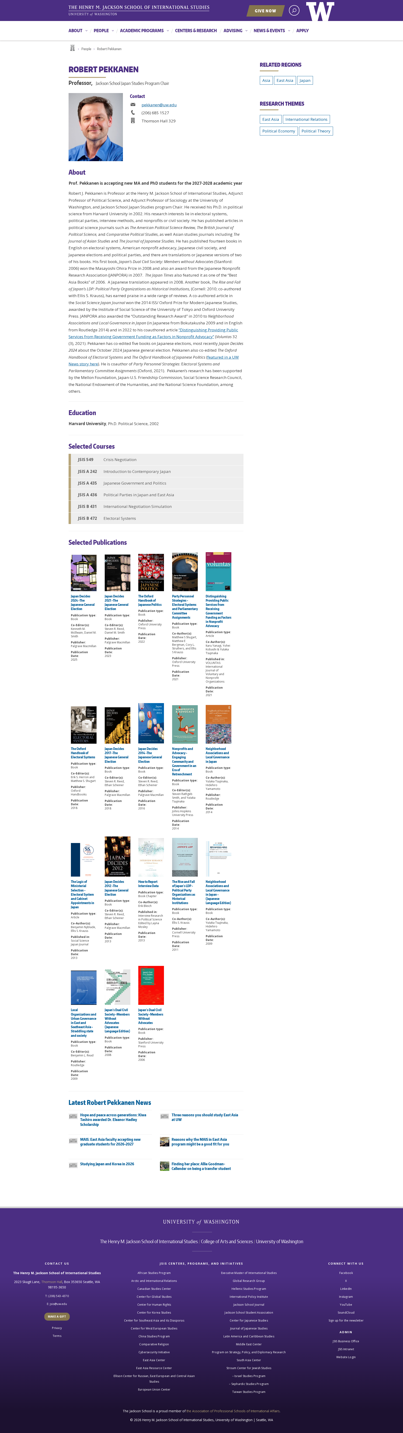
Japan (305, 80)
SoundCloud (346, 1313)
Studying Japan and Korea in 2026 (107, 1164)
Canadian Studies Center (154, 1289)
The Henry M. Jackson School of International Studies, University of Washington (140, 11)
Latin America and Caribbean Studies (248, 1336)
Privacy (57, 1328)
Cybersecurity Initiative (154, 1352)
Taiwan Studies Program (249, 1392)
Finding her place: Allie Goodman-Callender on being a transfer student (201, 1166)
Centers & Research (196, 30)
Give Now (265, 10)
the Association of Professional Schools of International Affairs (233, 1411)
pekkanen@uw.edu (159, 105)
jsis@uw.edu (58, 1304)
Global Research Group (249, 1281)
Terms (57, 1336)
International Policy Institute (249, 1297)
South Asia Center (249, 1360)
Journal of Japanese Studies (249, 1328)
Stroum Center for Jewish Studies (248, 1368)
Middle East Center (249, 1344)
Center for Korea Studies (154, 1313)
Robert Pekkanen (109, 49)
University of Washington (320, 10)
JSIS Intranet (346, 1349)
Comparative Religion (154, 1344)
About (75, 30)
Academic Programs (142, 30)
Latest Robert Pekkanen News (110, 1102)
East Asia (285, 80)
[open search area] (294, 10)
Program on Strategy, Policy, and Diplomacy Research (249, 1352)
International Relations (306, 119)
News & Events (269, 30)
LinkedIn (346, 1289)
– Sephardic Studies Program (249, 1384)
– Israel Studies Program (249, 1376)
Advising (233, 30)
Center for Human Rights (154, 1305)
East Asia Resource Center (154, 1368)
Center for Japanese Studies (249, 1320)
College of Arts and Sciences (227, 1241)
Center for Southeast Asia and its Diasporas (154, 1320)
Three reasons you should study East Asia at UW (205, 1117)
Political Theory (316, 131)
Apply (302, 30)
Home (72, 48)
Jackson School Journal (248, 1305)
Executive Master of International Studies (249, 1273)
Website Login (346, 1357)
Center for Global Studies (154, 1297)
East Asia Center (154, 1360)
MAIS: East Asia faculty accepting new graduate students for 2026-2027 (110, 1142)
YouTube (346, 1305)
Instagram (346, 1297)
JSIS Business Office (346, 1341)
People (101, 30)
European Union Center (154, 1389)
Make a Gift (57, 1316)
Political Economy (278, 131)
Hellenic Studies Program (249, 1289)
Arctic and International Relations (154, 1281)
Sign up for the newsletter (346, 1320)
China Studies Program (154, 1336)
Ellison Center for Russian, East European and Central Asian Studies (154, 1379)
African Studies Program (154, 1273)
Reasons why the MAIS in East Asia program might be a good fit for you (200, 1142)
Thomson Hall (51, 1282)
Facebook (346, 1273)
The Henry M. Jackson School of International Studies (149, 1241)
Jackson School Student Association (249, 1313)
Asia (266, 80)
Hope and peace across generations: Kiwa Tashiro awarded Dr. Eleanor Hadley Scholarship (113, 1120)
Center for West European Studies (154, 1328)
